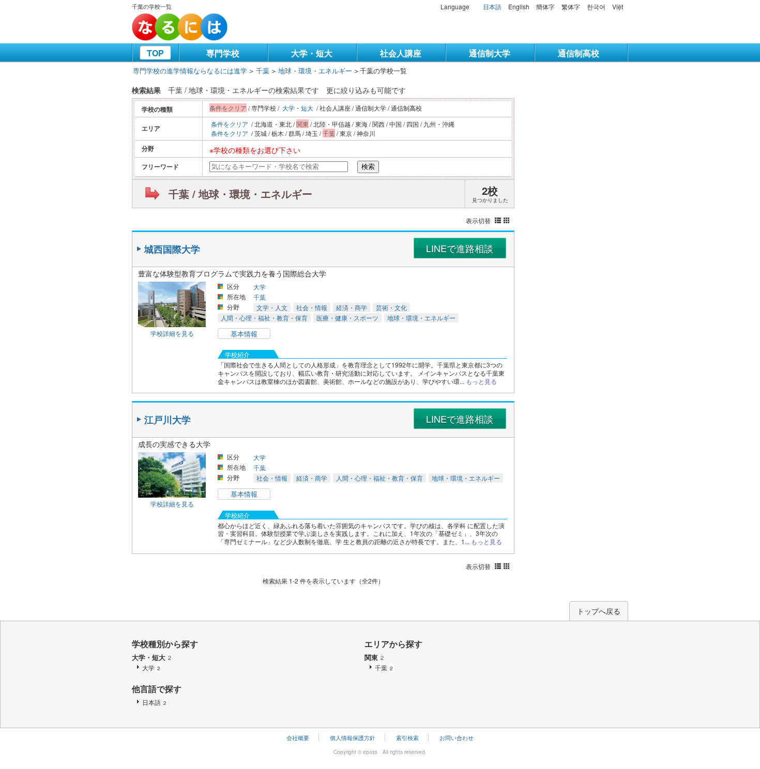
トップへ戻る (598, 611)
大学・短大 (311, 53)
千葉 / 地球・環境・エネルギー (240, 193)
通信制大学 (489, 53)
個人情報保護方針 (352, 737)
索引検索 (407, 737)
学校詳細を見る (172, 333)
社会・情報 (311, 307)
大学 (259, 286)
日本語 (492, 6)
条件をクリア (229, 123)
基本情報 (244, 334)
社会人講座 (400, 53)
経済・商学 (351, 307)
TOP (155, 53)
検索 (368, 167)
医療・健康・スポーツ (347, 317)
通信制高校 (578, 53)
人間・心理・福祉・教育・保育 (264, 317)
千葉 (262, 70)
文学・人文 (271, 307)
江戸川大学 (167, 419)
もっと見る (481, 381)
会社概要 (297, 737)
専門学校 (222, 53)
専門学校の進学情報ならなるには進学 (190, 70)
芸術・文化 (391, 307)
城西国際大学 (172, 249)
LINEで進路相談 (459, 248)
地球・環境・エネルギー (315, 70)
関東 (374, 657)
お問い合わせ (456, 737)
